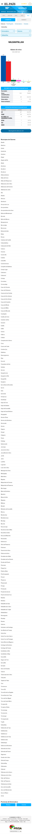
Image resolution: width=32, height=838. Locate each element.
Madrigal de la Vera (5, 470)
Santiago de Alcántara (6, 645)
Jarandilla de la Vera (6, 453)
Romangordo (4, 615)
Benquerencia (4, 222)
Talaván (3, 671)
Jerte (2, 458)
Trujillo (2, 722)
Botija (2, 234)
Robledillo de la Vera (6, 606)
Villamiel (3, 769)
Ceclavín (3, 322)
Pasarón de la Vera (5, 550)
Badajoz (8, 804)
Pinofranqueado (5, 574)
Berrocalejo (4, 225)
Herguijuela (4, 414)
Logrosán (3, 464)
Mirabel (3, 506)
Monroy (3, 512)
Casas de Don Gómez (6, 299)
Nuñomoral (3, 541)
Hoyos (2, 438)
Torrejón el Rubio (5, 707)
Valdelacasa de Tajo (6, 736)
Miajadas (3, 500)
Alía (2, 192)
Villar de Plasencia (5, 781)
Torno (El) (3, 689)
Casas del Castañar (5, 302)
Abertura (3, 145)
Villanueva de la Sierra (6, 772)
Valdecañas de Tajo (6, 728)
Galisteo (3, 367)
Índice (21, 821)
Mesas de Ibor (4, 497)
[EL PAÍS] (10, 4)
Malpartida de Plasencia (7, 485)
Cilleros (3, 334)
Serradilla (3, 662)
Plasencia (3, 580)
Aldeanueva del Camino (7, 186)
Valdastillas (3, 725)
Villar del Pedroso (5, 778)
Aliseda (3, 195)
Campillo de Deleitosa (6, 266)
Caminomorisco (5, 263)
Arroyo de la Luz (5, 204)
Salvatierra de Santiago (7, 627)
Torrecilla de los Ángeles (7, 692)
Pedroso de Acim (5, 553)
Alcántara (3, 166)
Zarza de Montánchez (6, 790)
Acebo (2, 148)
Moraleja (3, 521)
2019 (4, 15)
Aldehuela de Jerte (5, 189)
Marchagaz (3, 488)
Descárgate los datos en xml (16, 130)
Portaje (3, 586)
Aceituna (3, 154)
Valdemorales (4, 739)
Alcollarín (3, 169)
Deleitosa (3, 352)
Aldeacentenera (5, 175)
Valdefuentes (4, 730)
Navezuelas (4, 538)
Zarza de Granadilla (6, 787)
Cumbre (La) (4, 349)
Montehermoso (4, 518)
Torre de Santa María (6, 701)
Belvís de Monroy (5, 219)
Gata (2, 390)
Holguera (3, 435)
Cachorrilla (3, 254)
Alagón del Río (4, 160)
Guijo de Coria (4, 402)
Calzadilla (3, 260)
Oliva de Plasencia (5, 544)
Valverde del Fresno (6, 751)
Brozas (2, 237)
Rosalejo (3, 618)
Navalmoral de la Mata (6, 529)
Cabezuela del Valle (6, 246)
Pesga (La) (3, 568)
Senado (24, 19)
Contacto (5, 818)
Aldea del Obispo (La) (6, 180)
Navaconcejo (4, 526)
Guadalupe (3, 399)
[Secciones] (2, 4)
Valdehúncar (4, 733)
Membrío (3, 494)
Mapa (29, 11)
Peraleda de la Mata (6, 556)
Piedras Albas (4, 571)
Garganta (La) (4, 373)
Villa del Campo (5, 760)
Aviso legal (25, 818)
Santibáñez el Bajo (5, 654)
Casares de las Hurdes (6, 293)
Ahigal (2, 157)
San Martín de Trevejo (6, 630)
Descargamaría (5, 355)
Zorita (2, 796)
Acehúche (3, 151)
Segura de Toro (5, 660)
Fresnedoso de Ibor (5, 364)
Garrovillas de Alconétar (7, 385)
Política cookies (14, 820)
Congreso (8, 19)
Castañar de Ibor (5, 319)
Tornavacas (4, 686)
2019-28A (10, 15)
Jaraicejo (3, 447)
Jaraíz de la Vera (5, 450)
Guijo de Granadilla (5, 408)
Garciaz (3, 370)
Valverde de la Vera (5, 748)
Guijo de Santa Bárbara (6, 411)
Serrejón (3, 665)
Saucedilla (3, 657)
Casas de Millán (5, 308)
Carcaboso (3, 281)
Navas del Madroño (5, 535)
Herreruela (3, 423)
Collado (3, 337)
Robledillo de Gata (5, 603)
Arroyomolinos (4, 207)
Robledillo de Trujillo (6, 609)
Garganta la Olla (5, 376)
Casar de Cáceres (5, 287)
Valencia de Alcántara (6, 745)
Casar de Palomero (5, 290)
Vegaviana (3, 754)
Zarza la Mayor (4, 793)
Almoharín (3, 201)
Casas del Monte (5, 305)
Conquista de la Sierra (6, 340)
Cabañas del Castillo (6, 240)
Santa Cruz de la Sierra (6, 636)
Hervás (2, 426)
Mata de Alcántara (5, 491)
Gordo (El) (3, 393)
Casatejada (3, 314)
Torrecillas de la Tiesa (6, 695)
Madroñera (3, 476)
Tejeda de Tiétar (5, 680)
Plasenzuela (4, 583)
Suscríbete (24, 3)
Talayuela (3, 677)
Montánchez (4, 515)
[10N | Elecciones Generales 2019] (16, 8)
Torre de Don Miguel (6, 698)
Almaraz (3, 198)
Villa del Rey (4, 763)
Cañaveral (3, 275)
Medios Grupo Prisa (15, 831)
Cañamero (3, 272)
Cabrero (3, 249)
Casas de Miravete (5, 311)
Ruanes (3, 621)
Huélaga (3, 441)
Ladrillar (3, 461)
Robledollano (4, 612)
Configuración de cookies (24, 820)
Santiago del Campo (6, 648)
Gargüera (3, 382)
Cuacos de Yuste (5, 346)
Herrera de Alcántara (6, 420)
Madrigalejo (4, 473)
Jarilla (2, 455)
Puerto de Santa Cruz (6, 594)
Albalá (2, 163)
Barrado (3, 216)
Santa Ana (3, 633)
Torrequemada (4, 719)
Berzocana (3, 228)
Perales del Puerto (5, 562)
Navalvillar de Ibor (5, 532)
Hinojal (2, 432)
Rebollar (3, 597)
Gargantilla (3, 379)
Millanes (3, 503)
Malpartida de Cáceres (6, 482)
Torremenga (4, 710)
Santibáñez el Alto (5, 651)
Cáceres (3, 251)
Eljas (2, 358)
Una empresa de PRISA (15, 827)
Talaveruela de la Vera (6, 674)
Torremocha (4, 713)
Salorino (3, 624)
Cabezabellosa (4, 243)
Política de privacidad (5, 820)
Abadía (2, 142)
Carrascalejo (4, 284)
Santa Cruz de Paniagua (7, 639)
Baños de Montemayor (6, 213)
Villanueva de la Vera (6, 775)
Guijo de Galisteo (5, 405)
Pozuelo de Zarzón (5, 591)
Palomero (3, 547)
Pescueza (3, 565)
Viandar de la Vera (5, 757)
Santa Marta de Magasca (7, 642)
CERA (2, 328)
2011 (28, 15)
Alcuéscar (3, 172)
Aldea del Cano (4, 178)
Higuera (3, 429)
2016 (16, 15)
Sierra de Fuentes (5, 668)
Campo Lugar (4, 269)
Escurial (3, 361)
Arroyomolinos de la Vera (7, 210)
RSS (24, 821)
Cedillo (2, 325)
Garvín (2, 387)
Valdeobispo (4, 742)
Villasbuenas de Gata (6, 784)
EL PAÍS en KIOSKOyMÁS (13, 821)
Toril (2, 683)
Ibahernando (4, 444)
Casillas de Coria (5, 317)
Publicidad (20, 818)
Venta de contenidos (12, 818)
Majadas (3, 479)
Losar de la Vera (5, 467)
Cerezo (2, 331)
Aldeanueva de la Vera (6, 183)
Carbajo (3, 278)
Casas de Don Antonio (6, 296)
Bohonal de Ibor (5, 231)
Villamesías (4, 766)
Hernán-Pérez (4, 417)
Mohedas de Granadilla (6, 509)
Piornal (2, 577)
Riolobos (3, 600)
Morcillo (3, 523)
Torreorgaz (3, 716)
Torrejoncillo (4, 704)
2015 (22, 15)
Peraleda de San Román (7, 559)
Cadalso (3, 257)
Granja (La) (3, 396)
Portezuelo (3, 589)
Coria (2, 343)
